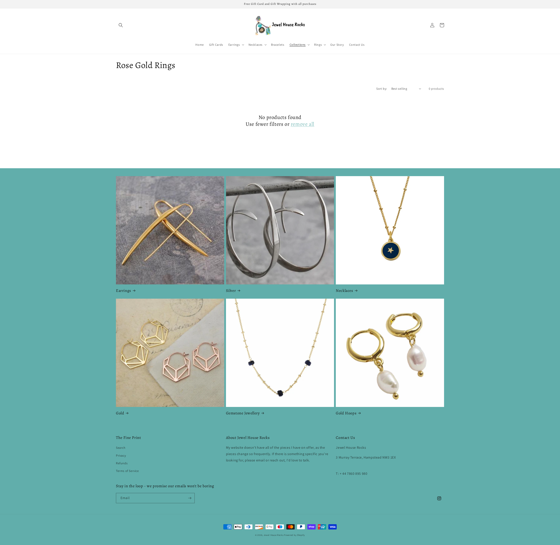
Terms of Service (127, 471)
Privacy (121, 455)
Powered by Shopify (294, 535)
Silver (231, 290)
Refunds (122, 463)
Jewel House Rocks (274, 535)
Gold (120, 413)
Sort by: (381, 89)
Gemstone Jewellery (243, 413)
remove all (302, 124)
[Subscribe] (189, 498)
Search (121, 448)
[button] (121, 25)
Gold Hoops (346, 413)
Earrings (123, 290)
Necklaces (344, 290)
